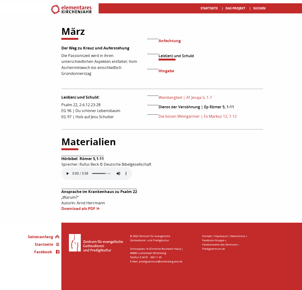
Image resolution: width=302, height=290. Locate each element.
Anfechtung (170, 40)
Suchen (259, 8)
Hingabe (166, 70)
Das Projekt (235, 8)
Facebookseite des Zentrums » (220, 244)
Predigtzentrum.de (213, 248)
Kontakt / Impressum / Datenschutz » (224, 236)
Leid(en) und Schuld (176, 55)
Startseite (209, 8)
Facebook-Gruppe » (214, 240)
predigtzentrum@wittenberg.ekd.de (160, 261)
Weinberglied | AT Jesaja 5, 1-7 (185, 97)
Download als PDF (78, 208)
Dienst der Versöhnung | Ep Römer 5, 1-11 (196, 106)
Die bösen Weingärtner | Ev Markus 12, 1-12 (198, 116)
